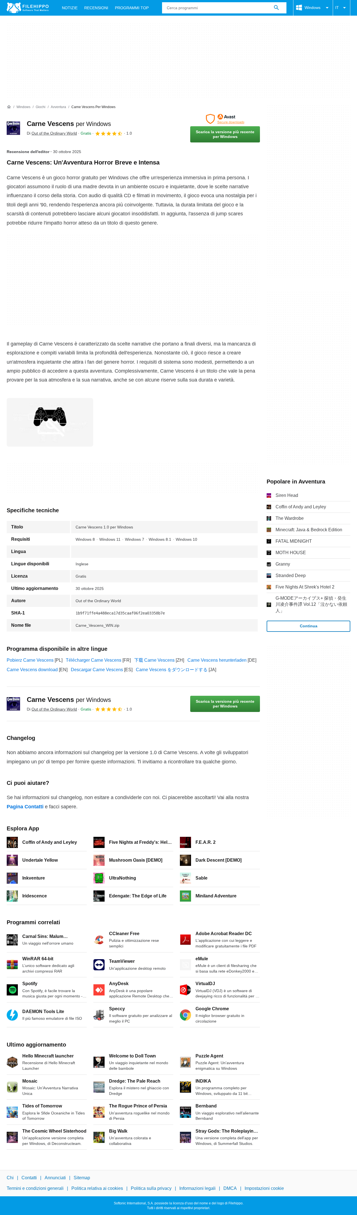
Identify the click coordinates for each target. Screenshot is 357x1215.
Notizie (70, 8)
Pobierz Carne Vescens (30, 660)
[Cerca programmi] (276, 7)
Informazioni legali (197, 1188)
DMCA (230, 1188)
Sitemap (82, 1177)
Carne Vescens (69, 123)
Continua (308, 626)
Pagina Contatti (25, 806)
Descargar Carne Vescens (97, 669)
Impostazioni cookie (264, 1188)
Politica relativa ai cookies (97, 1188)
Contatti (29, 1177)
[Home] (9, 106)
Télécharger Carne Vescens (93, 660)
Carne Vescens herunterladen (217, 660)
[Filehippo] (28, 8)
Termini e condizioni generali (35, 1188)
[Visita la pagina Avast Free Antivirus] (225, 119)
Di (52, 133)
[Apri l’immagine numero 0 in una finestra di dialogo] (50, 422)
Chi (10, 1177)
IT (337, 7)
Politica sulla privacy (151, 1188)
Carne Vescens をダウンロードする (172, 669)
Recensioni (96, 8)
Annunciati (55, 1177)
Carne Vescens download (32, 669)
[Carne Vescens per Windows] (13, 128)
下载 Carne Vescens (154, 660)
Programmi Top (132, 8)
